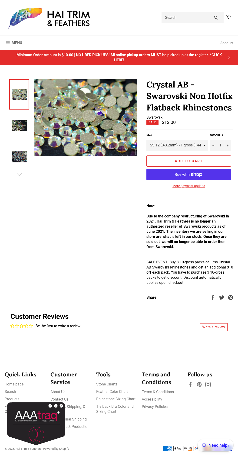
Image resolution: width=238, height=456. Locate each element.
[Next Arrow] (19, 174)
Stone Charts (106, 384)
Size (149, 134)
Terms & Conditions (158, 392)
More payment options (188, 186)
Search (10, 391)
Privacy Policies (155, 406)
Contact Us (59, 399)
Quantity (216, 134)
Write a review (213, 327)
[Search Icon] (216, 17)
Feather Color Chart (112, 391)
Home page (14, 384)
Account (226, 43)
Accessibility (152, 399)
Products (12, 399)
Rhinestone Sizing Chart (116, 399)
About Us (57, 392)
